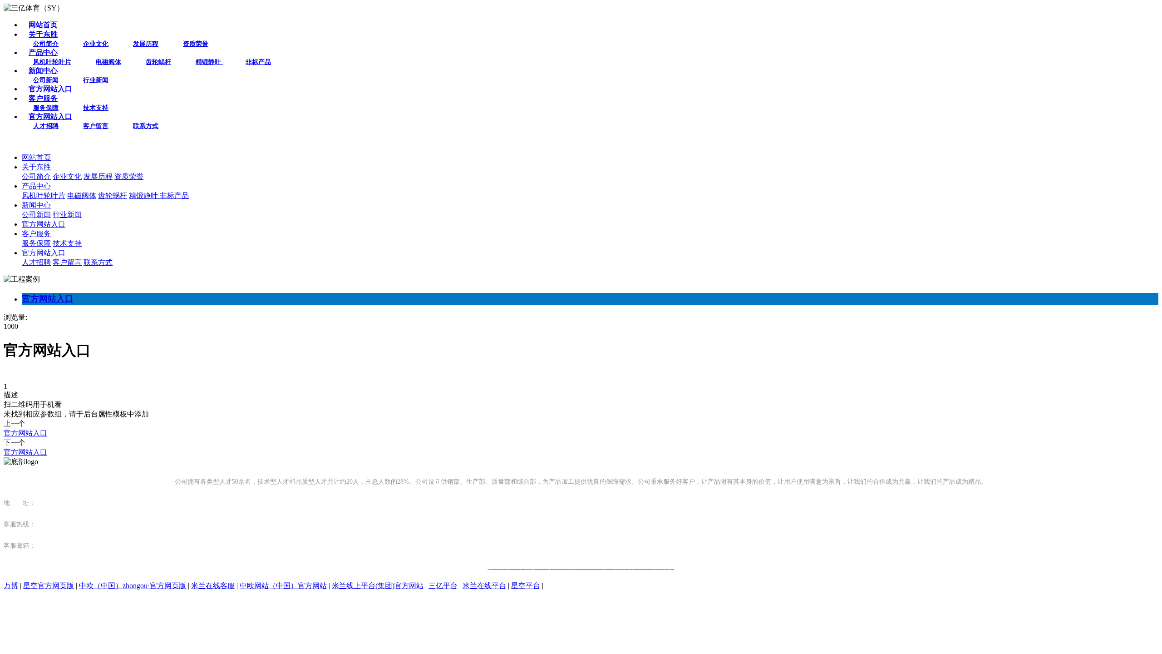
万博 (11, 586)
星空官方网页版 (48, 586)
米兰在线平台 (484, 586)
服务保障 (46, 107)
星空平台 (525, 586)
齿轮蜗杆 (158, 62)
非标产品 (258, 62)
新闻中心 (43, 70)
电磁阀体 (108, 62)
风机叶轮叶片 (52, 62)
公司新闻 (46, 80)
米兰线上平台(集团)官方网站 (377, 586)
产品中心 (43, 52)
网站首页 (43, 25)
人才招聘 (46, 126)
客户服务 (43, 98)
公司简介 (46, 43)
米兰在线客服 (213, 586)
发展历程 (145, 43)
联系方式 (145, 126)
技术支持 (95, 107)
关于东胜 (43, 34)
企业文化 (95, 43)
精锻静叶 (209, 62)
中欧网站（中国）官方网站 (283, 586)
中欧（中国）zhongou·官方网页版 (132, 586)
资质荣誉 (195, 43)
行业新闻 (95, 80)
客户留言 (95, 126)
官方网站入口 (50, 89)
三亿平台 (443, 586)
